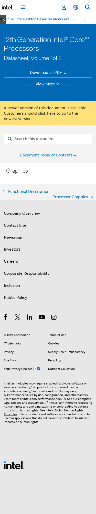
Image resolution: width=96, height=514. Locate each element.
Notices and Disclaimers (27, 403)
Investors (12, 249)
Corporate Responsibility (26, 273)
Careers (11, 261)
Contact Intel (15, 225)
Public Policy (15, 297)
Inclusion (12, 285)
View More (45, 84)
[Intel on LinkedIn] (30, 318)
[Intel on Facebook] (6, 318)
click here (47, 113)
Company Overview (22, 213)
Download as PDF (46, 72)
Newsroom (14, 237)
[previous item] (3, 19)
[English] (75, 7)
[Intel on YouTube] (42, 318)
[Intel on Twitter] (18, 318)
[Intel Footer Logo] (14, 465)
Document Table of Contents (46, 155)
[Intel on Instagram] (54, 318)
